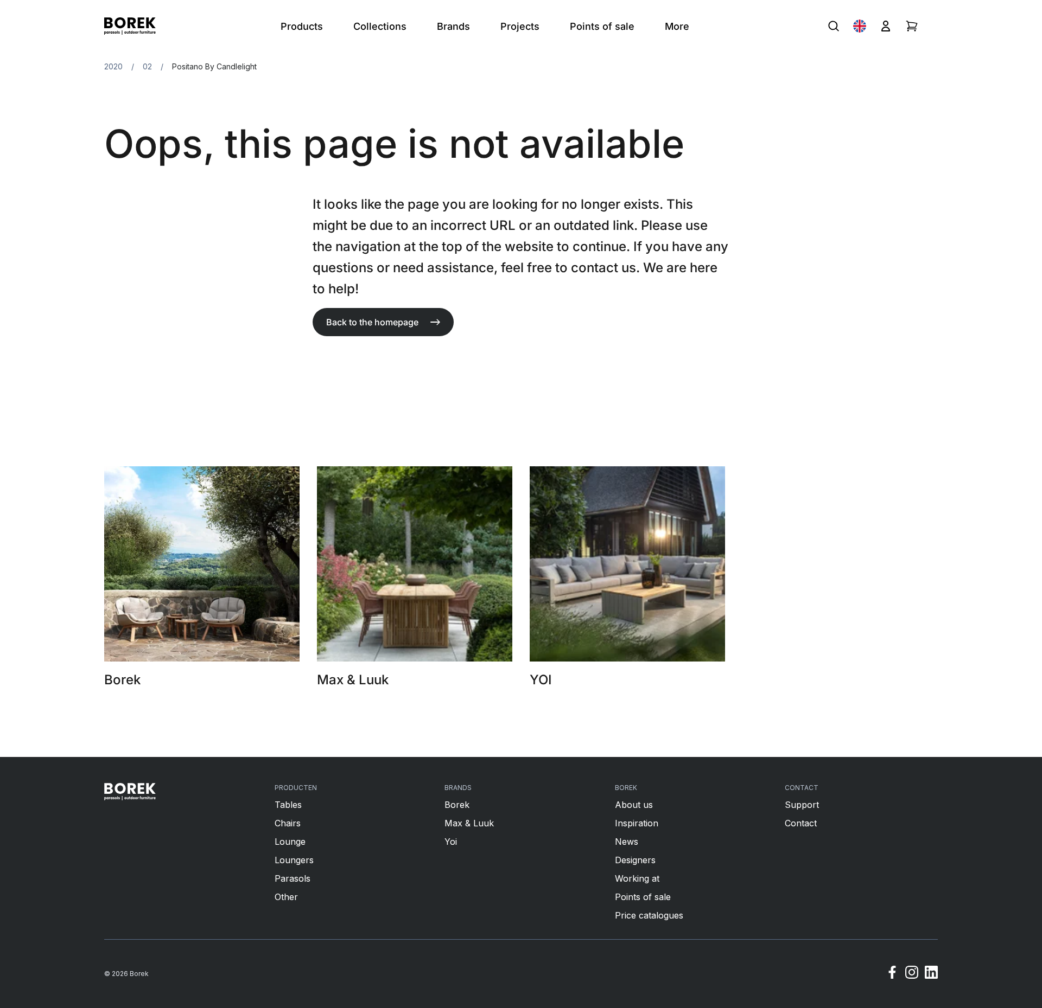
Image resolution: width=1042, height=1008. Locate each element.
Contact (801, 823)
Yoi (450, 841)
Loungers (294, 860)
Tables (288, 804)
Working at (637, 878)
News (626, 841)
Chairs (288, 823)
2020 (113, 66)
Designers (635, 860)
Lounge (290, 841)
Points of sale (643, 896)
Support (802, 804)
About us (634, 804)
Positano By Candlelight (214, 66)
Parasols (292, 878)
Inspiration (636, 823)
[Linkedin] (931, 974)
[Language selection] (859, 26)
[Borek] (130, 791)
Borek (456, 804)
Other (286, 896)
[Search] (833, 26)
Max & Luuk (469, 823)
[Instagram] (911, 974)
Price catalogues (649, 915)
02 (147, 66)
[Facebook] (892, 974)
